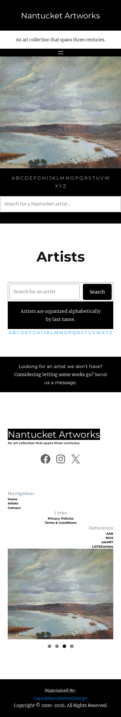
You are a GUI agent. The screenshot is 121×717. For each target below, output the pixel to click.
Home (12, 499)
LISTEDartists (102, 546)
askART (107, 542)
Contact (14, 508)
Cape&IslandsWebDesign (60, 698)
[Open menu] (61, 52)
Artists (13, 503)
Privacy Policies (61, 518)
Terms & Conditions (60, 522)
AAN (109, 533)
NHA (109, 538)
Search (97, 292)
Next (105, 592)
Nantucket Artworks (60, 15)
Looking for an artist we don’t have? (61, 366)
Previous (16, 592)
